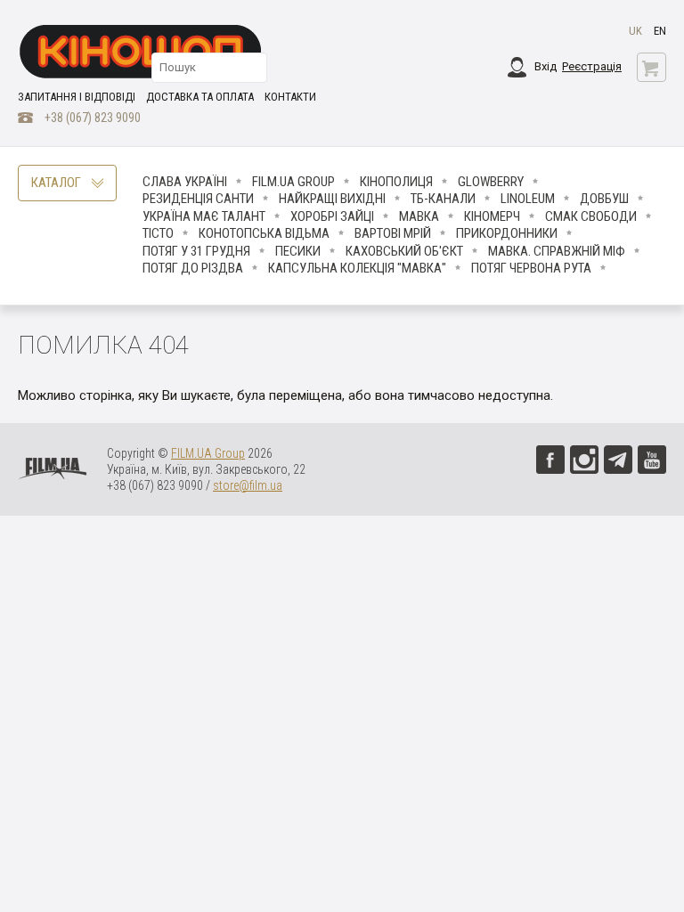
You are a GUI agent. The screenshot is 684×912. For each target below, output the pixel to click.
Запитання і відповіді (76, 96)
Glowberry (491, 182)
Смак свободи (591, 216)
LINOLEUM (528, 199)
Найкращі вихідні (332, 199)
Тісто (158, 233)
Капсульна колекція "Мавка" (357, 268)
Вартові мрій (392, 233)
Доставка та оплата (200, 96)
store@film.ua (247, 485)
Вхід (545, 66)
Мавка (419, 216)
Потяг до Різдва (192, 268)
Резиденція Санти (198, 199)
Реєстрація (592, 66)
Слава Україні (184, 182)
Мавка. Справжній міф (556, 251)
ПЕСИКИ (298, 251)
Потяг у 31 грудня (196, 251)
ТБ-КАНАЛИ (443, 199)
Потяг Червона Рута (531, 268)
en (660, 30)
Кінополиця (396, 182)
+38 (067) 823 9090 (93, 117)
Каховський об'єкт (404, 251)
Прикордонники (507, 233)
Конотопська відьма (264, 233)
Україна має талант (203, 216)
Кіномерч (492, 216)
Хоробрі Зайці (332, 216)
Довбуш (604, 199)
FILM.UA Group (293, 182)
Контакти (290, 96)
